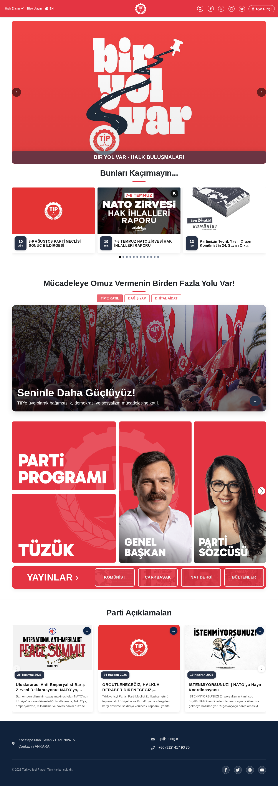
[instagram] (231, 9)
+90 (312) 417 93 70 (174, 747)
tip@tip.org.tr (168, 739)
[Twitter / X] (238, 770)
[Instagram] (250, 770)
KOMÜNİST (115, 577)
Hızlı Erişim (13, 8)
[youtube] (242, 9)
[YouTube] (262, 770)
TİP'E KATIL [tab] (110, 298)
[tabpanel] (139, 358)
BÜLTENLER (244, 577)
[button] (120, 257)
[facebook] (211, 9)
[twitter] (221, 9)
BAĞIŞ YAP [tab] (137, 298)
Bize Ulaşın (34, 8)
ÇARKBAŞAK (158, 577)
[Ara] (200, 9)
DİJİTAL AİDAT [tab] (166, 298)
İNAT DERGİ (201, 577)
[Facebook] (226, 770)
